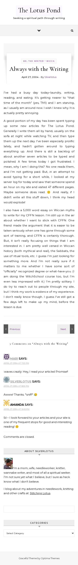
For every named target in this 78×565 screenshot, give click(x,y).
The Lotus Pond (39, 10)
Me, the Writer (33, 61)
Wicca (50, 61)
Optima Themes (50, 558)
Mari (14, 358)
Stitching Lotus (40, 493)
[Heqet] (66, 329)
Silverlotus (50, 77)
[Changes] (12, 329)
